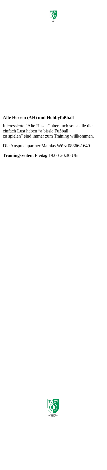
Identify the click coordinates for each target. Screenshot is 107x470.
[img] (54, 16)
